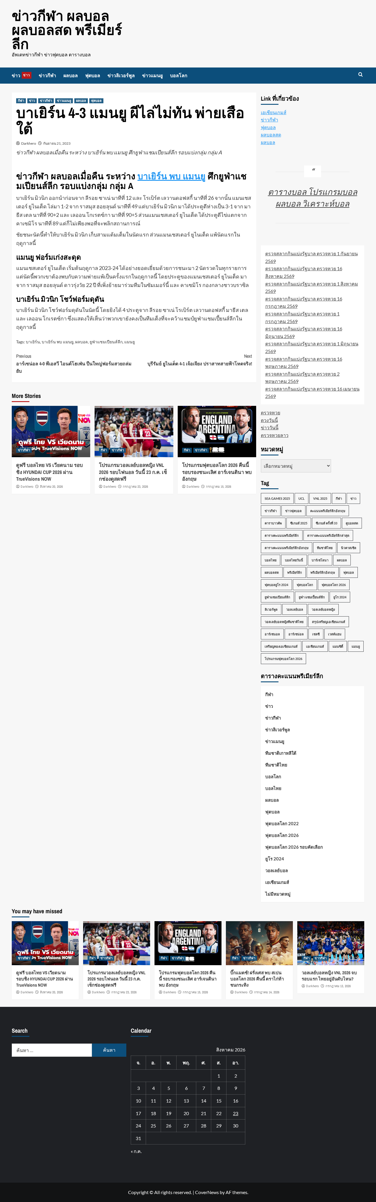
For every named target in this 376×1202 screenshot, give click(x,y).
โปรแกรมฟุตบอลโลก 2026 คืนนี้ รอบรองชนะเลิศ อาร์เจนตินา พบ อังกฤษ (217, 472)
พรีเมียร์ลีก (294, 572)
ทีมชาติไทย (325, 548)
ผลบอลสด (271, 134)
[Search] (360, 75)
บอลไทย (270, 560)
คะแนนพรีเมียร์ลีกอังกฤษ (327, 511)
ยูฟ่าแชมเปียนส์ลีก (106, 341)
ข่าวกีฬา (47, 75)
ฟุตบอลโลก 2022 (282, 823)
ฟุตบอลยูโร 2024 (276, 585)
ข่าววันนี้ (269, 427)
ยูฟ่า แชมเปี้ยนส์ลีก (312, 597)
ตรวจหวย (270, 412)
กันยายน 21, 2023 (56, 143)
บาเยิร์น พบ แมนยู (171, 176)
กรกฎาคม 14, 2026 (266, 992)
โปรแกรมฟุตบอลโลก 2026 (283, 659)
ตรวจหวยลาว (274, 435)
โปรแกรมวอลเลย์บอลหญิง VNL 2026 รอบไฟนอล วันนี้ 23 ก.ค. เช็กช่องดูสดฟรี (133, 472)
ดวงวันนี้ (269, 420)
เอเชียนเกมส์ (273, 112)
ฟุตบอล (92, 75)
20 (186, 1113)
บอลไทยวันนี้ (294, 560)
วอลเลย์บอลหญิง (323, 609)
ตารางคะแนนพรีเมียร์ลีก (282, 535)
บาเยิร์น (33, 341)
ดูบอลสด (352, 523)
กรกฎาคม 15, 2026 (218, 486)
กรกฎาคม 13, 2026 (338, 986)
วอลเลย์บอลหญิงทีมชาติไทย (284, 622)
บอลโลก (178, 75)
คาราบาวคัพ (273, 523)
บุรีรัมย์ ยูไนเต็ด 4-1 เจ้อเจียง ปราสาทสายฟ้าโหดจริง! (199, 360)
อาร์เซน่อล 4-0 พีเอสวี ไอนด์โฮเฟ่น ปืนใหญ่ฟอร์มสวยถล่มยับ (74, 363)
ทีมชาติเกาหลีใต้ (280, 753)
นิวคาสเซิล (348, 548)
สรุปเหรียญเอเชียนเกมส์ (328, 622)
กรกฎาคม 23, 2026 (135, 486)
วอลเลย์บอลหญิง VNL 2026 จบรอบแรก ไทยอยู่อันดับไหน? (329, 976)
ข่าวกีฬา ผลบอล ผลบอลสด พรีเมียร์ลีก (67, 29)
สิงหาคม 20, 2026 (51, 486)
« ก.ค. (136, 1151)
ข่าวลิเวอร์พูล (121, 75)
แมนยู (129, 341)
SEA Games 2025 (277, 498)
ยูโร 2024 (339, 597)
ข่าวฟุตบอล (293, 511)
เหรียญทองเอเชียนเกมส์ (281, 646)
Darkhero (28, 143)
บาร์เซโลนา (320, 560)
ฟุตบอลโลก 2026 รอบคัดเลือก (294, 847)
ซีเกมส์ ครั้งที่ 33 (326, 523)
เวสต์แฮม (334, 634)
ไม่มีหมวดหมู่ (278, 894)
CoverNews (207, 1192)
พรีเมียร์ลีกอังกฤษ (322, 572)
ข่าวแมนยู (152, 75)
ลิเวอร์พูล (271, 609)
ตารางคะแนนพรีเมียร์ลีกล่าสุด (328, 535)
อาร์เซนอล (272, 634)
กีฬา (21, 101)
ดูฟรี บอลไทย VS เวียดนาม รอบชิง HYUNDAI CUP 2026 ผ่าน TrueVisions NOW (49, 472)
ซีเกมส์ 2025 (298, 523)
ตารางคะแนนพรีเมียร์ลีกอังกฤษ (286, 548)
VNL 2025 (320, 498)
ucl (301, 498)
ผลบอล (70, 75)
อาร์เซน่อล (296, 634)
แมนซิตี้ (338, 646)
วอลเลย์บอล (294, 609)
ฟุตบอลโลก (305, 585)
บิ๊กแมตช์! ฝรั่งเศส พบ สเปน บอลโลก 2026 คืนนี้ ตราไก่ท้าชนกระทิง (257, 979)
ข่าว (21, 75)
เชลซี (316, 634)
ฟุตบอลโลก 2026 (334, 585)
